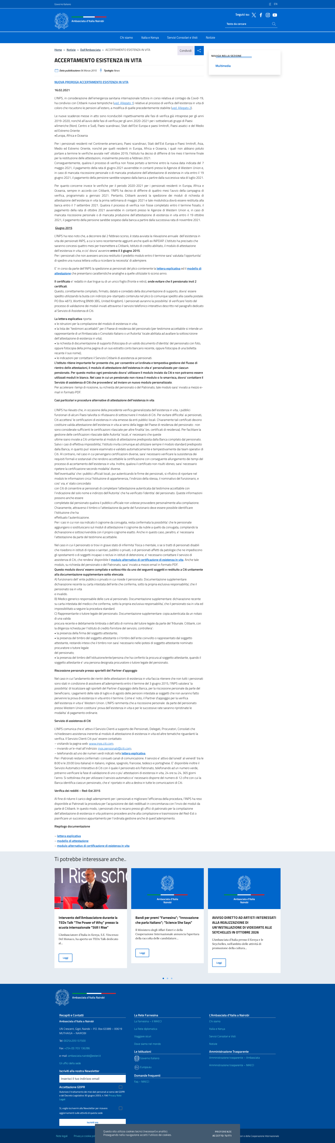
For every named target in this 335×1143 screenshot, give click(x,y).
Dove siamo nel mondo (147, 1044)
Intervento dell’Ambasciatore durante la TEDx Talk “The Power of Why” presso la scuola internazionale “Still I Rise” (88, 922)
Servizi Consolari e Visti (222, 1036)
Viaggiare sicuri (142, 1036)
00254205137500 (75, 1041)
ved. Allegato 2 (181, 108)
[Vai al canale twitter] (253, 15)
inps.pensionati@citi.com (114, 748)
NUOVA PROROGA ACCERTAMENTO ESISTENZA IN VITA (91, 82)
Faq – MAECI (141, 1081)
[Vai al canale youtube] (273, 15)
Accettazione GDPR (72, 1087)
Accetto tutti (222, 1135)
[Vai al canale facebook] (259, 15)
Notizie (71, 50)
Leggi (67, 958)
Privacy (112, 1095)
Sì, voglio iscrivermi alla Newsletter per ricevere (83, 1108)
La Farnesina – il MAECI (148, 1021)
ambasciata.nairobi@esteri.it (84, 1056)
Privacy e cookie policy (86, 1136)
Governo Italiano (62, 4)
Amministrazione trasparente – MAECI (231, 1065)
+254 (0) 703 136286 (77, 1048)
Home (58, 50)
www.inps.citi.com (101, 743)
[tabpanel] (90, 921)
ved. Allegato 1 (123, 103)
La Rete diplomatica (145, 1029)
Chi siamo (214, 1021)
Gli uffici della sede (70, 1063)
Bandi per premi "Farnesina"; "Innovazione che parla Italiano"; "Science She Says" (167, 920)
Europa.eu (145, 1067)
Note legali (62, 1136)
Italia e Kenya (217, 1029)
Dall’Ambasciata (90, 50)
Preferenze (223, 1131)
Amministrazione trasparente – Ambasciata (234, 1057)
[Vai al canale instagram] (266, 15)
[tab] (163, 978)
